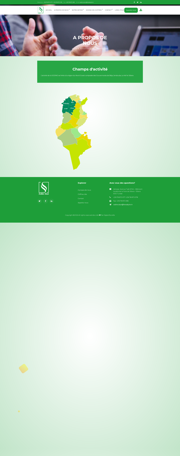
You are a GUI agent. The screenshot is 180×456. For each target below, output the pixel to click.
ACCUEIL (49, 10)
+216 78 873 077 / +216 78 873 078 (53, 2)
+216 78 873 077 (119, 197)
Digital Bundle (109, 215)
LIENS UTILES (119, 10)
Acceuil (75, 49)
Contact (81, 198)
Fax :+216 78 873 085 (121, 201)
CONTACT (108, 10)
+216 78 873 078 (132, 197)
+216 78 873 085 (70, 2)
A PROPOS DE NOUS (61, 10)
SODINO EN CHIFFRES (94, 10)
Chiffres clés (82, 194)
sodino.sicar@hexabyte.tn (87, 2)
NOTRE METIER (77, 10)
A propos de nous (84, 190)
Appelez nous (131, 10)
